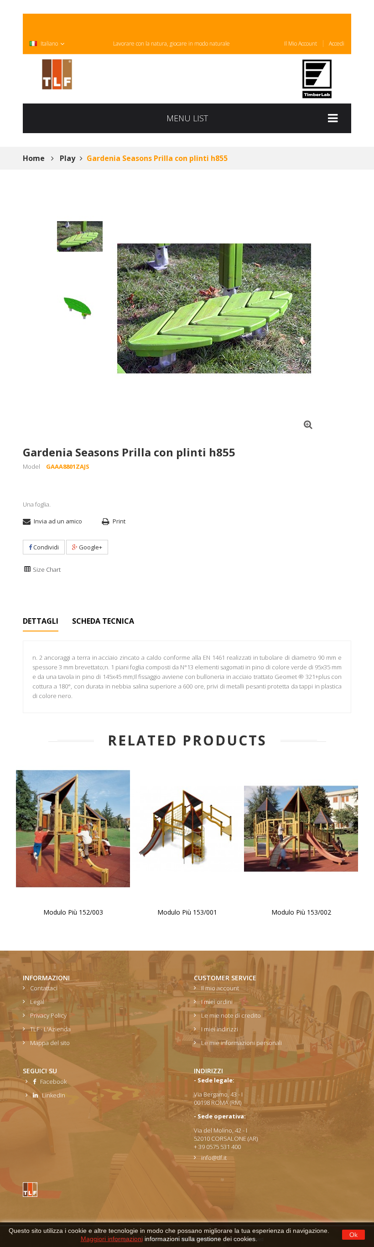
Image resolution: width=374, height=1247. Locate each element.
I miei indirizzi (219, 1029)
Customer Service (225, 977)
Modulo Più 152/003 (73, 912)
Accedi (336, 43)
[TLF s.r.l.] (57, 74)
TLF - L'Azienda (50, 1029)
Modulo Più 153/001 (187, 912)
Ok (353, 1234)
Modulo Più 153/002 (301, 912)
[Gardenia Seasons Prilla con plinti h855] (80, 236)
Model (31, 466)
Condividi (45, 547)
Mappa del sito (50, 1043)
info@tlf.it (214, 1158)
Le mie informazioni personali (241, 1043)
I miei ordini (217, 1002)
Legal (37, 1002)
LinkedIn (51, 1095)
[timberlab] (317, 79)
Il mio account (300, 43)
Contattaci (43, 988)
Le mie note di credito (231, 1015)
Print (119, 521)
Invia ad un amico (58, 521)
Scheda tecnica (103, 621)
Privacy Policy (48, 1015)
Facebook (51, 1081)
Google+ (90, 547)
